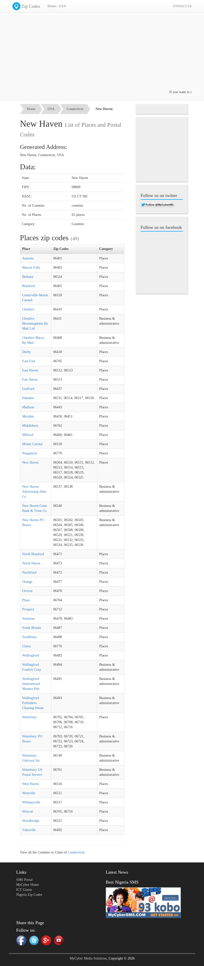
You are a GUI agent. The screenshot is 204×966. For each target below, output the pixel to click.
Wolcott (27, 811)
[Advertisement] (102, 55)
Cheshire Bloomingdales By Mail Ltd (35, 323)
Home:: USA (57, 6)
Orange (27, 582)
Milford (27, 435)
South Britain (31, 628)
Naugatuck (29, 453)
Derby (26, 352)
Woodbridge (30, 821)
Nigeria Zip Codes (29, 895)
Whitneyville (31, 802)
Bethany (28, 277)
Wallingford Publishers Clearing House (33, 703)
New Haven (30, 462)
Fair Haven (30, 379)
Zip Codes (30, 6)
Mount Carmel (32, 444)
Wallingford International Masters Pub (31, 684)
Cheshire (28, 309)
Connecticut (75, 109)
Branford (28, 286)
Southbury (29, 637)
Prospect (28, 609)
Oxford (27, 591)
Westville (28, 793)
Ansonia (28, 258)
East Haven (30, 370)
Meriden (28, 416)
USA (51, 109)
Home (31, 109)
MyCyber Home (27, 885)
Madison (28, 407)
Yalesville (29, 830)
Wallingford (30, 655)
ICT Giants (24, 890)
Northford (29, 572)
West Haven (30, 784)
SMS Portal (24, 880)
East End (28, 361)
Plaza (26, 600)
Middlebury (30, 425)
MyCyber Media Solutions (88, 958)
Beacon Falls (31, 267)
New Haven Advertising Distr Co (34, 491)
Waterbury (29, 717)
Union (26, 646)
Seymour (28, 618)
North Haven (31, 563)
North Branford (33, 554)
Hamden (28, 398)
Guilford (28, 389)
